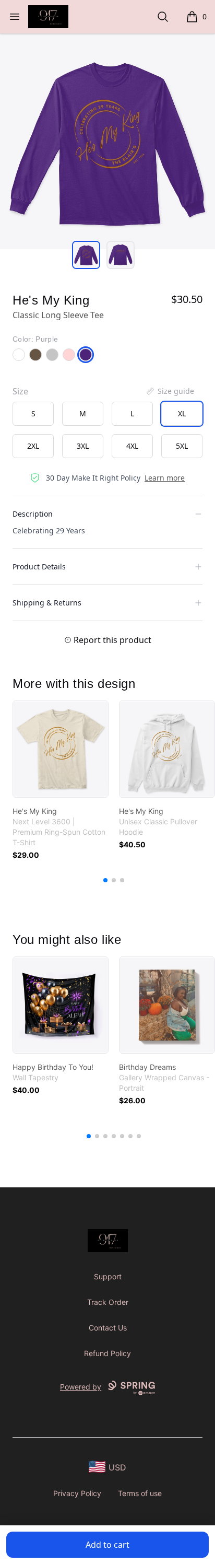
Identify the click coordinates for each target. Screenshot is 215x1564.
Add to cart (107, 1544)
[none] (169, 391)
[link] (60, 749)
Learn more (165, 478)
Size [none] (20, 391)
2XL (33, 446)
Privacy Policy (77, 1493)
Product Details (39, 566)
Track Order (107, 1302)
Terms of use (140, 1493)
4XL (132, 446)
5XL (182, 446)
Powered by (80, 1386)
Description (33, 514)
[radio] (33, 414)
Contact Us (108, 1327)
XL (182, 413)
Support (108, 1276)
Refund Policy (107, 1353)
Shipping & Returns (47, 603)
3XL (83, 446)
